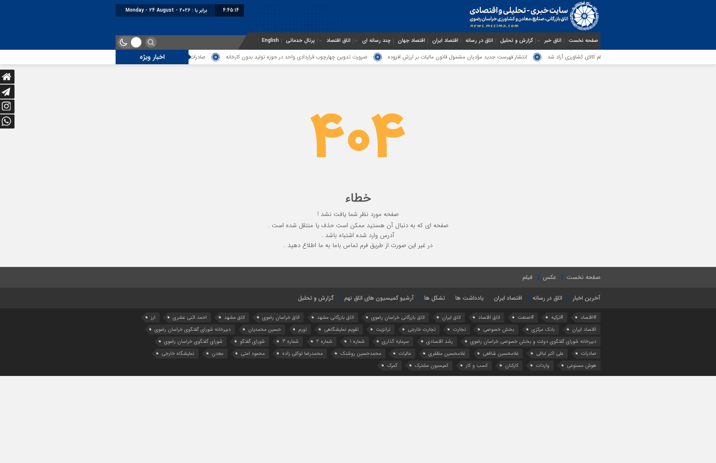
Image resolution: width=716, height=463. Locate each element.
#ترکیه (557, 317)
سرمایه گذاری (395, 341)
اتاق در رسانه (479, 40)
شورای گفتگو (252, 341)
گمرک (392, 365)
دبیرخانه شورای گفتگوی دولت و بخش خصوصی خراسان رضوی (533, 341)
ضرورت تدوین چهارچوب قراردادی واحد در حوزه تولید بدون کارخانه (309, 57)
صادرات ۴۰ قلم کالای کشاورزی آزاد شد (600, 57)
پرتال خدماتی (300, 40)
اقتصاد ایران (445, 40)
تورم (302, 329)
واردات (542, 365)
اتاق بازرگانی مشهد (335, 317)
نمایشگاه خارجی (178, 353)
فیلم (527, 277)
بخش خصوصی (498, 329)
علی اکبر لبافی (550, 353)
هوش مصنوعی (581, 365)
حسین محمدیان (264, 329)
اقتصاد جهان (411, 40)
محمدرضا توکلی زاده (302, 353)
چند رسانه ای (376, 40)
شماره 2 (324, 341)
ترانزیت (383, 329)
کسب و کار (477, 365)
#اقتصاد (588, 317)
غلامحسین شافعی (501, 353)
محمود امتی (253, 353)
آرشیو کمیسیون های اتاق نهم (379, 298)
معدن (217, 353)
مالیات (405, 353)
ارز (153, 317)
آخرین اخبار (586, 298)
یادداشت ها (469, 298)
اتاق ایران (451, 317)
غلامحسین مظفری (446, 353)
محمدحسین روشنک (360, 353)
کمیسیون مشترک (431, 365)
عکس (549, 277)
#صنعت (526, 317)
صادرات (588, 353)
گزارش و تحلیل (516, 40)
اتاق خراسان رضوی (281, 317)
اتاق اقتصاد (339, 40)
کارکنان (511, 365)
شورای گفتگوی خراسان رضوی (193, 341)
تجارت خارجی (421, 329)
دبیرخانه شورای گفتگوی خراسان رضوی (193, 329)
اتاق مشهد (234, 317)
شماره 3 (290, 341)
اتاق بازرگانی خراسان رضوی (398, 317)
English (270, 40)
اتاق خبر (552, 40)
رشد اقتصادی (439, 341)
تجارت (459, 329)
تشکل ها (434, 298)
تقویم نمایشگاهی (341, 329)
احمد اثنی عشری (190, 317)
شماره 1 (357, 341)
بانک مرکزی (543, 329)
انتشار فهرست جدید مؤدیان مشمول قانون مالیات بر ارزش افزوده (470, 57)
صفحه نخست (583, 40)
